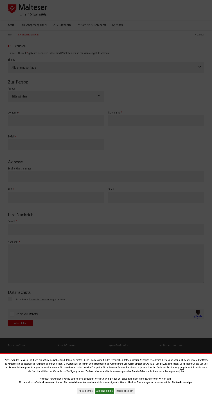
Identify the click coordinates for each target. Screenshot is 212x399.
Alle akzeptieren (105, 390)
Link (182, 371)
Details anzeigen (125, 390)
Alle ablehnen (86, 390)
